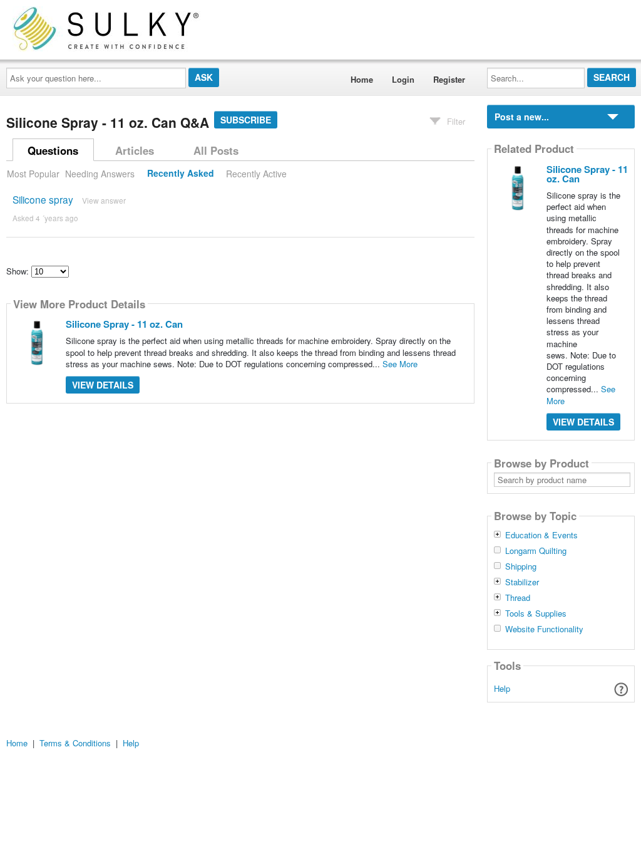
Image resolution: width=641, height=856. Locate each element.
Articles (134, 150)
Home (362, 79)
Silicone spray (43, 199)
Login (403, 79)
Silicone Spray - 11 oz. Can (124, 324)
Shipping (520, 566)
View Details (102, 384)
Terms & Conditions (75, 743)
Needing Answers (100, 173)
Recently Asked (180, 173)
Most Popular (33, 173)
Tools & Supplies (536, 613)
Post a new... (522, 116)
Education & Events (541, 535)
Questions (53, 150)
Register (449, 79)
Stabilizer (522, 582)
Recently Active (256, 173)
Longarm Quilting (536, 550)
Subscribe (245, 119)
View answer (104, 200)
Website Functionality (544, 629)
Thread (517, 597)
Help (502, 688)
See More (400, 364)
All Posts (215, 150)
